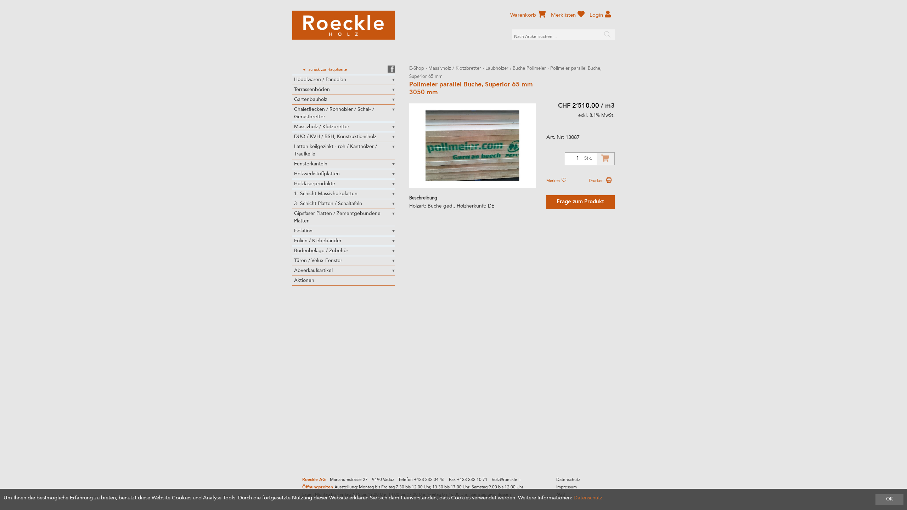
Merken (553, 181)
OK (889, 499)
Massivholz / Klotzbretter (321, 126)
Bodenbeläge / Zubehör (321, 250)
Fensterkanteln (310, 164)
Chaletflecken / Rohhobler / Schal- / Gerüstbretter (334, 113)
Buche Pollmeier (529, 68)
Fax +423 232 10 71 (468, 480)
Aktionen (304, 280)
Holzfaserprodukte (314, 183)
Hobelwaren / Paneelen (320, 79)
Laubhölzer (496, 68)
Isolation (303, 230)
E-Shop (416, 68)
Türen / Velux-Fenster (318, 260)
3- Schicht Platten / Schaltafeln (328, 203)
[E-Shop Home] (343, 25)
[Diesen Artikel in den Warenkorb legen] (605, 159)
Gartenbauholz (310, 99)
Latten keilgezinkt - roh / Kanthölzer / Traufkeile (335, 150)
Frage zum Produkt (580, 202)
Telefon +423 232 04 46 (421, 480)
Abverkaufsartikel (313, 270)
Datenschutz (568, 480)
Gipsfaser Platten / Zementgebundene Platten (337, 217)
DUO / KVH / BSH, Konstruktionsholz (335, 136)
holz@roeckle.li (506, 480)
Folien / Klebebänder (318, 240)
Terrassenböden (312, 89)
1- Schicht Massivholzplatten (325, 193)
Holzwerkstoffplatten (317, 173)
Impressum (566, 487)
